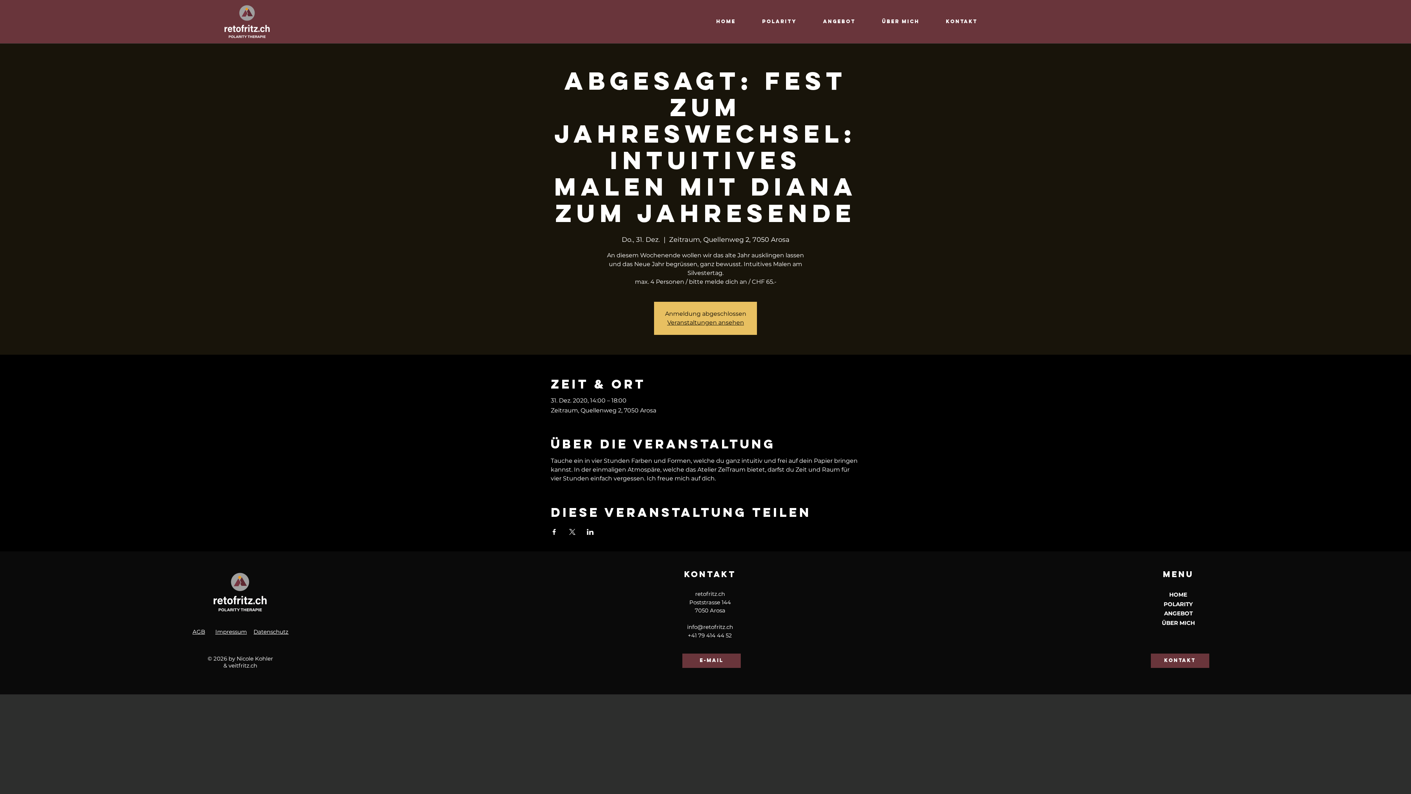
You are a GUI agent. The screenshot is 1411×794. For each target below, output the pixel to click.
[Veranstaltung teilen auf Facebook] (554, 532)
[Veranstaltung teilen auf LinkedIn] (590, 532)
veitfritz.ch (243, 665)
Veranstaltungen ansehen (705, 322)
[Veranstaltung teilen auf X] (572, 532)
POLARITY (1178, 604)
